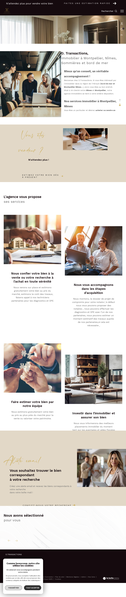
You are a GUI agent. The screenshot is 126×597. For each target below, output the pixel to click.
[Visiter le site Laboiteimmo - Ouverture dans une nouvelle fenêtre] (110, 578)
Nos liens (92, 577)
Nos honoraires (47, 577)
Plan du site (59, 577)
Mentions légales (72, 577)
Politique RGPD (47, 579)
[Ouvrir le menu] (122, 11)
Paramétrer (13, 588)
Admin (83, 577)
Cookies (58, 579)
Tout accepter (32, 588)
